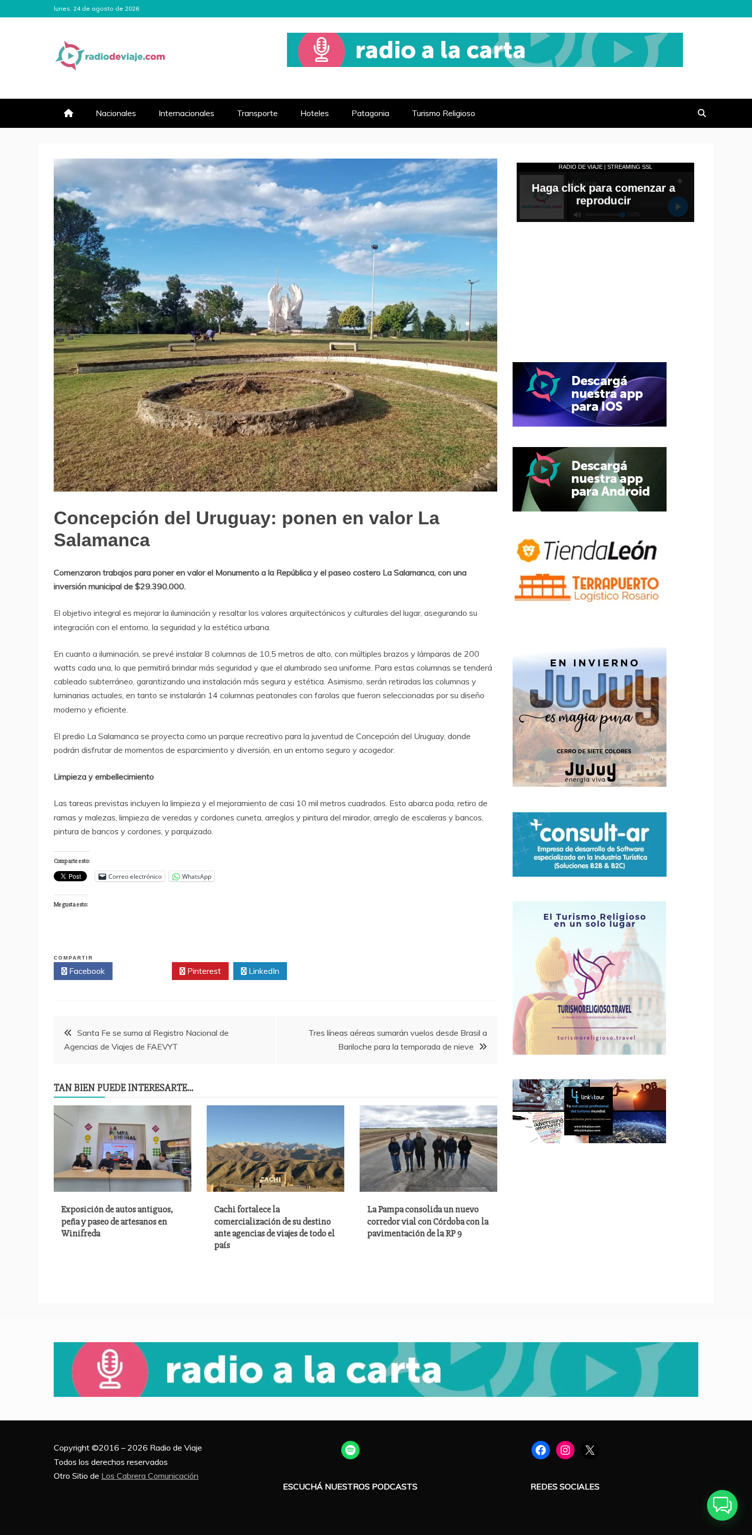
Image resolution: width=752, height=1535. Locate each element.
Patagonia (370, 113)
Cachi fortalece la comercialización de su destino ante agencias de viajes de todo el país (274, 1227)
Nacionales (116, 113)
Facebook (86, 971)
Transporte (257, 113)
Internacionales (186, 113)
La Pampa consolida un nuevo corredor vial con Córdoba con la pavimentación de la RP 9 (428, 1221)
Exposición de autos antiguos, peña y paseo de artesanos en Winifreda (117, 1221)
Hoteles (314, 113)
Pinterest (203, 971)
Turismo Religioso (443, 113)
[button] (722, 1505)
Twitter (145, 971)
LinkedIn (263, 971)
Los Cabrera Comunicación (149, 1476)
